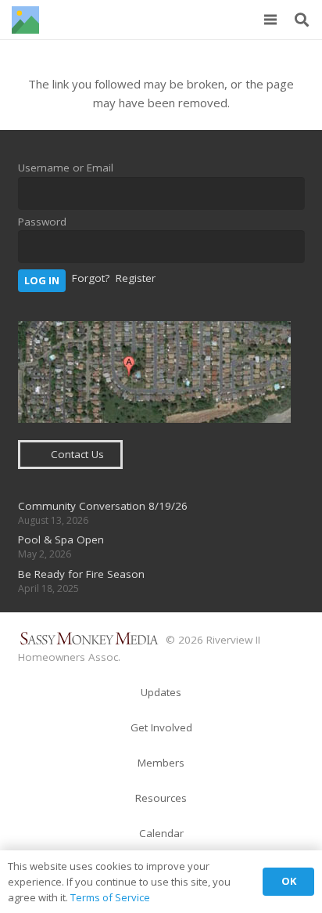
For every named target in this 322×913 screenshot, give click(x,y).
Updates (161, 692)
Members (161, 763)
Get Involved (161, 727)
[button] (270, 19)
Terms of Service (110, 897)
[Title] (25, 20)
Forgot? (90, 278)
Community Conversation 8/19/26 (103, 506)
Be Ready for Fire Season (81, 574)
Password (42, 222)
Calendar (161, 833)
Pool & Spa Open (61, 539)
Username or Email (65, 168)
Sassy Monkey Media (90, 638)
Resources (161, 798)
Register (136, 278)
